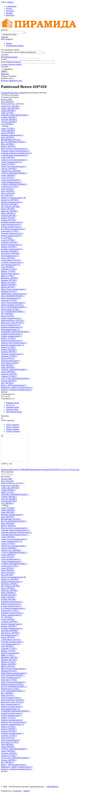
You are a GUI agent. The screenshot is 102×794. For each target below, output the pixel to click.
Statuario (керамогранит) (12, 340)
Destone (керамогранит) (12, 202)
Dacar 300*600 (8, 191)
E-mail (3, 59)
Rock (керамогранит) (10, 325)
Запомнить (8, 69)
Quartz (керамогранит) (11, 318)
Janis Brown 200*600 (10, 253)
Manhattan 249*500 (9, 278)
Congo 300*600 (8, 175)
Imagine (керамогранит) (11, 244)
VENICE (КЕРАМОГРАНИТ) (14, 369)
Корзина (4, 80)
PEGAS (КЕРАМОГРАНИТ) (14, 307)
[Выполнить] (44, 52)
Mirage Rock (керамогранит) (13, 289)
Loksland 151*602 (9, 269)
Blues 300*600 (7, 144)
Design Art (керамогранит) (13, 198)
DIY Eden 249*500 (9, 204)
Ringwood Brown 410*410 (12, 320)
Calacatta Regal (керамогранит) (14, 155)
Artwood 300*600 (9, 119)
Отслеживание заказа (10, 52)
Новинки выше (12, 403)
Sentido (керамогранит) (11, 336)
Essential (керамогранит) (12, 222)
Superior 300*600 (9, 352)
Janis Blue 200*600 (9, 251)
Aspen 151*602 (8, 128)
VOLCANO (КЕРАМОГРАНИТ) (15, 378)
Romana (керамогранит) (12, 327)
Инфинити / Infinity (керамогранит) (16, 387)
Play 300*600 (7, 314)
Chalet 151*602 (8, 164)
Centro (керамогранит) (11, 162)
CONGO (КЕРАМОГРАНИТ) (14, 173)
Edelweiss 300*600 (9, 211)
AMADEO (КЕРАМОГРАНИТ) (15, 115)
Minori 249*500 (8, 287)
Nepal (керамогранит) (11, 298)
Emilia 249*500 (8, 218)
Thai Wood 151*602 (10, 363)
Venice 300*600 (8, 372)
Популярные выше (14, 412)
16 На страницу (12, 425)
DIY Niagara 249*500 (10, 207)
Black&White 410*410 (11, 140)
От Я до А (10, 405)
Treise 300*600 (8, 367)
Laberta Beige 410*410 (11, 260)
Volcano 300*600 (8, 381)
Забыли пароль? (14, 62)
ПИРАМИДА (52, 787)
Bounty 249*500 (8, 146)
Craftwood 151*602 (9, 186)
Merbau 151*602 (8, 282)
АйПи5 (26, 791)
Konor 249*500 (8, 258)
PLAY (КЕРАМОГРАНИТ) (13, 311)
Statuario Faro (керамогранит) (14, 343)
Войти (3, 57)
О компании (11, 6)
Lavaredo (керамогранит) (12, 262)
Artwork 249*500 (9, 122)
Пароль (4, 62)
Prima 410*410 (8, 316)
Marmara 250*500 (9, 280)
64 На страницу (12, 429)
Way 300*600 (7, 383)
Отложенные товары (15, 46)
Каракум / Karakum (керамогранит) (16, 390)
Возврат (9, 13)
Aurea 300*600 (8, 133)
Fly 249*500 (7, 238)
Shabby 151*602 (8, 338)
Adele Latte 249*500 (10, 108)
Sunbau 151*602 (8, 347)
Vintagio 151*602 (9, 376)
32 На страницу (12, 427)
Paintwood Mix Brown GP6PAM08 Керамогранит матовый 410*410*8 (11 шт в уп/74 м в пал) (40, 469)
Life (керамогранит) (10, 265)
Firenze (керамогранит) (11, 236)
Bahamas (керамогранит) (12, 135)
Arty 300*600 (7, 124)
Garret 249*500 (8, 240)
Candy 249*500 (8, 157)
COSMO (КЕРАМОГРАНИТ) (14, 184)
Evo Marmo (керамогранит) (13, 229)
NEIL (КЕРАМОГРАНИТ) (13, 296)
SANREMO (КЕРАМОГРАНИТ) (15, 332)
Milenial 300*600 (8, 285)
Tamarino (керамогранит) (12, 354)
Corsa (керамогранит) (11, 180)
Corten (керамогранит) (11, 182)
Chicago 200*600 (9, 169)
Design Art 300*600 (10, 200)
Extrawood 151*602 (10, 231)
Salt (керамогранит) (10, 329)
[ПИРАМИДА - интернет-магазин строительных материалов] (38, 28)
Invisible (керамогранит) (12, 249)
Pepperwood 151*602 (10, 309)
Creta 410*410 (7, 189)
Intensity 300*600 (9, 247)
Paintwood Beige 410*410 (12, 305)
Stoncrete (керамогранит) (12, 345)
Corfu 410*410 (8, 177)
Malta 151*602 (7, 276)
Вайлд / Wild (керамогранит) (14, 385)
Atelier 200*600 (8, 131)
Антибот (4, 55)
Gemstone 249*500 (9, 242)
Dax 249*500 (7, 195)
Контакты (10, 15)
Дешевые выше (12, 407)
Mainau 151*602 (8, 271)
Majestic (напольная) (10, 273)
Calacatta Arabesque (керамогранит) (16, 153)
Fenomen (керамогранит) (12, 233)
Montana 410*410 (9, 291)
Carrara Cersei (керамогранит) (14, 160)
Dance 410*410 (8, 193)
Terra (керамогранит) (10, 361)
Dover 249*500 (8, 209)
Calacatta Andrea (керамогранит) (15, 151)
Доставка (10, 11)
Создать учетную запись (11, 64)
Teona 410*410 (8, 358)
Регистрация (11, 57)
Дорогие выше (12, 409)
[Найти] (25, 32)
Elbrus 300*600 (8, 213)
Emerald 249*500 (9, 215)
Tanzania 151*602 (9, 356)
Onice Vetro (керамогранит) (13, 303)
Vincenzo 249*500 (9, 374)
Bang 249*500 (7, 137)
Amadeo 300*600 (9, 117)
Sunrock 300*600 (9, 349)
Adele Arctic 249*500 (10, 106)
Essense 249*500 (8, 220)
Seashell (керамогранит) (12, 334)
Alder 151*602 (7, 113)
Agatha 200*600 (8, 111)
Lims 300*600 (7, 267)
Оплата (9, 8)
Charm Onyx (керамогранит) (13, 166)
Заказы (9, 43)
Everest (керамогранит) (11, 227)
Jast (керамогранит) (10, 256)
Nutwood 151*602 (9, 300)
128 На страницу (13, 431)
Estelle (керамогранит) (11, 224)
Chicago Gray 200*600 (11, 171)
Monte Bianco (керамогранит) (14, 294)
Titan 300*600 (7, 365)
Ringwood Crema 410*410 (12, 323)
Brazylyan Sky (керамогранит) (14, 148)
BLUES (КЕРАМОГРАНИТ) (14, 142)
